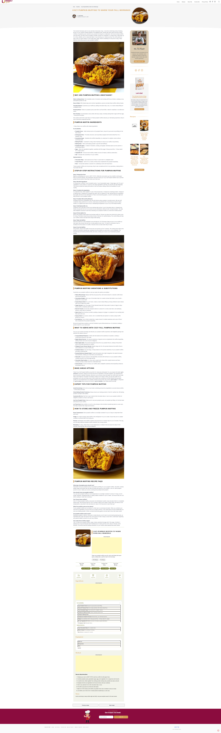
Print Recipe (95, 559)
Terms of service (78, 727)
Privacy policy (70, 727)
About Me (190, 1)
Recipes (183, 1)
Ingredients (78, 577)
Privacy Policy (205, 1)
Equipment (93, 577)
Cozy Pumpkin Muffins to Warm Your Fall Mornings (89, 6)
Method (106, 577)
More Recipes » (139, 169)
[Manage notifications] (218, 730)
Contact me (63, 727)
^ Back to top (47, 727)
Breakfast (78, 6)
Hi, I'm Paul (57, 727)
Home (178, 1)
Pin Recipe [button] (102, 559)
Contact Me (196, 1)
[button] (120, 603)
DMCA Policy (86, 727)
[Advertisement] (107, 545)
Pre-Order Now (139, 109)
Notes (120, 577)
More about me (139, 61)
